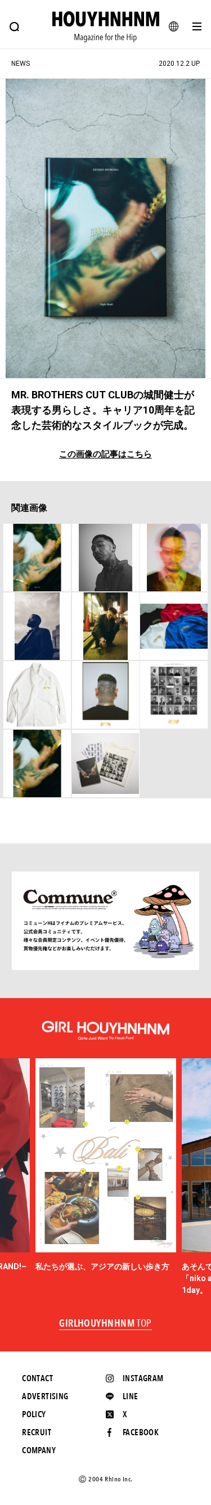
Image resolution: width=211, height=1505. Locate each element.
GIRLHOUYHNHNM (105, 1324)
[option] (105, 1165)
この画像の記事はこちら (105, 454)
